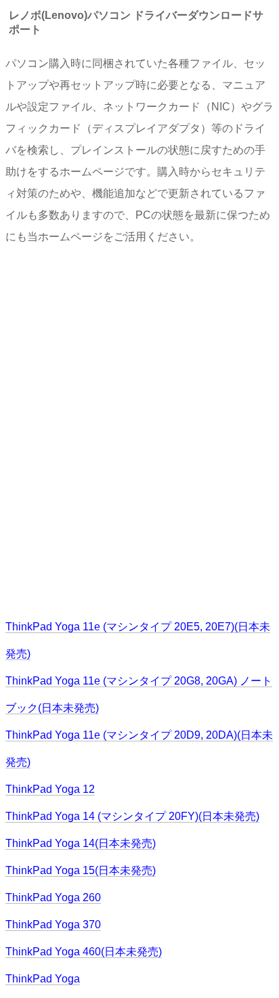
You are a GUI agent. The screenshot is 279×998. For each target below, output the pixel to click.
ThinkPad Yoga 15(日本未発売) (80, 870)
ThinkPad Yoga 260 (53, 897)
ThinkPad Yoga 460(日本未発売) (83, 951)
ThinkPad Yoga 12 (50, 789)
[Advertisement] (139, 430)
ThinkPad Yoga (42, 978)
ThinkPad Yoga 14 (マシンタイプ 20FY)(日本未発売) (132, 816)
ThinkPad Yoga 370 (53, 924)
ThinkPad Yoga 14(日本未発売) (80, 843)
